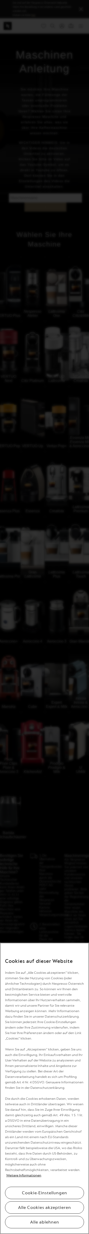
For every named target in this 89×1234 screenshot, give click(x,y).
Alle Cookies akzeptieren (44, 1207)
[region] (44, 1088)
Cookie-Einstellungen (44, 1193)
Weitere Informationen (23, 1175)
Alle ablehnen (44, 1222)
